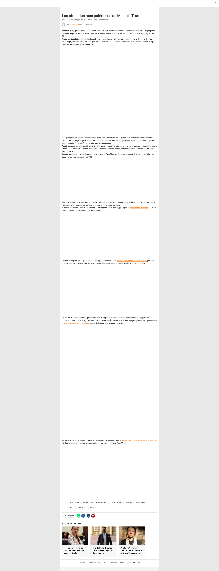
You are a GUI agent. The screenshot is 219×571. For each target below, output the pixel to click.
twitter (138, 563)
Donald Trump (74, 503)
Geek (104, 563)
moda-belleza (81, 507)
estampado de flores (139, 207)
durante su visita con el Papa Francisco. (139, 440)
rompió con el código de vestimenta (132, 260)
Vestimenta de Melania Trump (135, 503)
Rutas (122, 563)
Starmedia (109, 3)
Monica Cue (75, 24)
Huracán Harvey (101, 503)
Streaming (113, 563)
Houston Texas (88, 503)
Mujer (92, 507)
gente (72, 507)
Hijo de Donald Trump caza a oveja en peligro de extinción (103, 550)
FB (130, 563)
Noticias (82, 563)
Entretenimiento (94, 563)
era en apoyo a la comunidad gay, (75, 323)
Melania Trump (116, 503)
